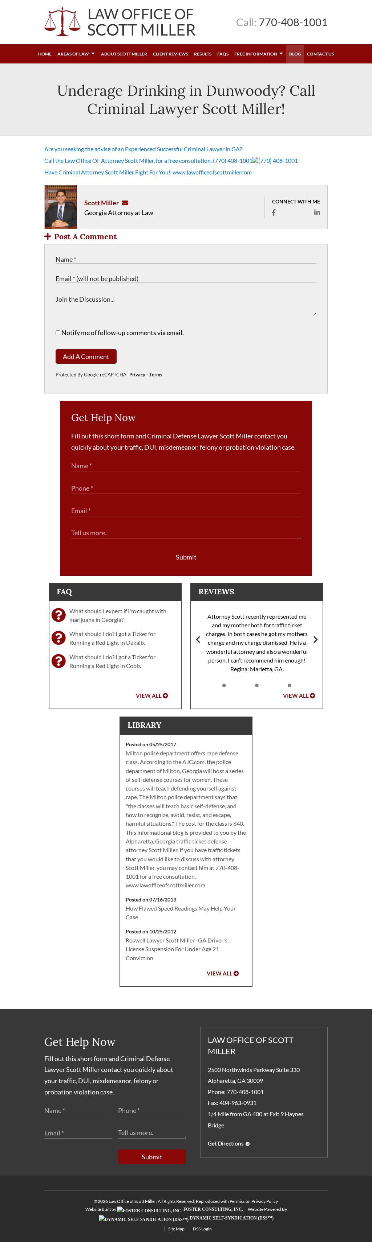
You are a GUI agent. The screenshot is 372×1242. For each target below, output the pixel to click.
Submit (186, 557)
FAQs (223, 54)
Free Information (256, 54)
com (246, 172)
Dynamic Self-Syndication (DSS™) (231, 1218)
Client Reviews (170, 54)
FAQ (64, 591)
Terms (155, 374)
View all (149, 696)
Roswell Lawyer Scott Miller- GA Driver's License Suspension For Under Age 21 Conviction (176, 949)
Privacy (137, 374)
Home (45, 54)
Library (144, 725)
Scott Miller (101, 203)
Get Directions (226, 1143)
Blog (295, 54)
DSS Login (202, 1228)
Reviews (216, 591)
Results (202, 54)
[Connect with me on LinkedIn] (317, 212)
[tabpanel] (257, 643)
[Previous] (198, 640)
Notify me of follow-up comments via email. (122, 333)
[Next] (315, 640)
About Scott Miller (124, 54)
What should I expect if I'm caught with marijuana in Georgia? (117, 615)
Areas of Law (73, 54)
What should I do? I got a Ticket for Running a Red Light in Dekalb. (112, 638)
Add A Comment (86, 356)
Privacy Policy (264, 1201)
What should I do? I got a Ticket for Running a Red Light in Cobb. (112, 661)
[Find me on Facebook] (273, 212)
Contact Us (320, 54)
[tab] (224, 685)
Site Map (176, 1228)
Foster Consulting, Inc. (212, 1209)
